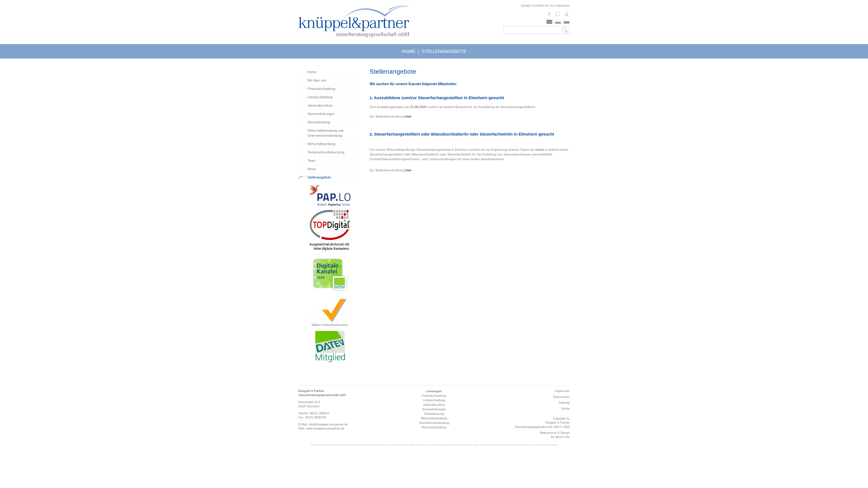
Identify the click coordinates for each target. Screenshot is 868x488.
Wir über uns (316, 80)
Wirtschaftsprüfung (321, 144)
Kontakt (525, 5)
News (311, 169)
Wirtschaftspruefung (547, 444)
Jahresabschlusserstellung (494, 444)
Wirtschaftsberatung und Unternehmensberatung (325, 133)
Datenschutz (561, 397)
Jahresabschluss (320, 105)
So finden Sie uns (543, 5)
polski (558, 22)
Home (311, 72)
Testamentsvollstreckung (325, 152)
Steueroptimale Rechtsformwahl (327, 444)
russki (566, 22)
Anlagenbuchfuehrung (522, 444)
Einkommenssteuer (375, 444)
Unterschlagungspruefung (442, 444)
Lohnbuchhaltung (320, 97)
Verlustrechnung (418, 444)
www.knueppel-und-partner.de (325, 428)
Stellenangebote (319, 177)
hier (408, 170)
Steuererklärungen (321, 114)
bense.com (562, 437)
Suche (565, 408)
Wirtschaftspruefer (468, 444)
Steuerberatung (318, 122)
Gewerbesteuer (355, 444)
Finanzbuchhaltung (321, 89)
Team (311, 160)
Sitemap (564, 402)
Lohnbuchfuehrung (397, 444)
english (549, 22)
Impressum (563, 5)
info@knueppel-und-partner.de (328, 424)
